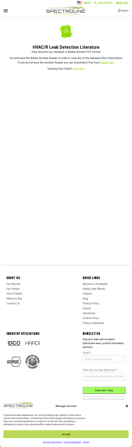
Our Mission (14, 284)
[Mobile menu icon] (5, 11)
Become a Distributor (95, 284)
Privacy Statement (72, 442)
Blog (85, 298)
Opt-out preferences (52, 442)
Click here (79, 68)
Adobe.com (107, 62)
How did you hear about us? (100, 370)
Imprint (86, 442)
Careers (87, 293)
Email (87, 352)
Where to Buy (122, 2)
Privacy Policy (91, 303)
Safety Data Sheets (94, 288)
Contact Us (13, 303)
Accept (66, 434)
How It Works (15, 293)
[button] (127, 406)
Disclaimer (89, 313)
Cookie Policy (91, 318)
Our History (13, 288)
